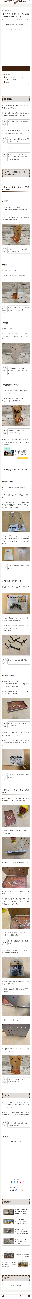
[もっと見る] (16, 84)
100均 (6, 1136)
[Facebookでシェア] (11, 1182)
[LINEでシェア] (17, 1182)
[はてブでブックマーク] (14, 1182)
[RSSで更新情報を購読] (22, 1190)
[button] (23, 1182)
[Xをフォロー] (13, 1190)
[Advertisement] (16, 47)
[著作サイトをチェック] (10, 1190)
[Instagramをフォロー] (16, 1190)
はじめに (8, 74)
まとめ (8, 82)
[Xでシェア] (8, 1182)
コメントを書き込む (16, 1285)
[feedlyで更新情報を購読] (19, 1190)
